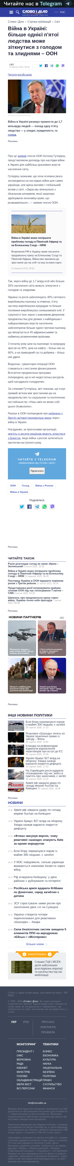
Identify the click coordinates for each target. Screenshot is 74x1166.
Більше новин (35, 944)
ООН (13, 485)
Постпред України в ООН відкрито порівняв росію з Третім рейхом (35, 582)
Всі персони (26, 1088)
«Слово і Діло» (30, 1001)
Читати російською (20, 74)
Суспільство (52, 1084)
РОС (62, 12)
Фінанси (49, 1088)
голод (12, 134)
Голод (25, 485)
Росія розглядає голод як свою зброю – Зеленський (33, 565)
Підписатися (37, 471)
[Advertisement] (37, 147)
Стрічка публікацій (39, 21)
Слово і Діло (16, 21)
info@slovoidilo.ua (37, 1103)
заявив (22, 156)
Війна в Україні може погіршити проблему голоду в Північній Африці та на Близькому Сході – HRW (36, 241)
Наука (47, 1063)
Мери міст (24, 1084)
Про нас (48, 1022)
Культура (49, 1059)
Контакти (48, 1027)
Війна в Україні (19, 492)
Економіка (50, 1055)
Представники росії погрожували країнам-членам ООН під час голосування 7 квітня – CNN (35, 590)
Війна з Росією (44, 485)
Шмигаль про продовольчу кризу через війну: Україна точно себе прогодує (34, 600)
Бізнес (47, 1051)
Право (47, 1080)
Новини (15, 803)
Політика (49, 1076)
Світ (57, 21)
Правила (48, 1032)
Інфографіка (37, 954)
